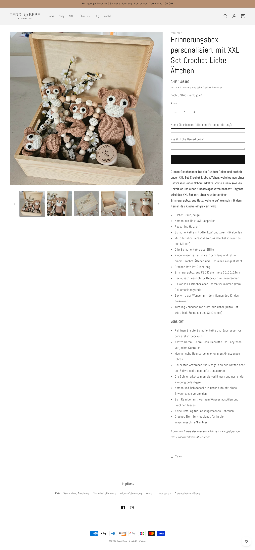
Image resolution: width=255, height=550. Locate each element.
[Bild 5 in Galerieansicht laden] (140, 203)
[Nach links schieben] (14, 203)
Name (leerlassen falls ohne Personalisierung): (201, 125)
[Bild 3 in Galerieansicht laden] (86, 203)
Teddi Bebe (122, 541)
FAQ (57, 493)
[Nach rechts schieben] (158, 203)
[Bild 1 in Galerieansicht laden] (32, 203)
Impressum (165, 493)
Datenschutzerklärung (187, 493)
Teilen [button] (178, 456)
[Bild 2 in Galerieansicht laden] (59, 203)
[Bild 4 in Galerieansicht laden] (113, 203)
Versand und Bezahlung (76, 493)
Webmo (142, 541)
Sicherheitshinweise (104, 493)
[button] (225, 16)
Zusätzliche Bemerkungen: (188, 139)
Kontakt (150, 493)
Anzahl (174, 103)
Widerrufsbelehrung (131, 493)
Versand (187, 87)
